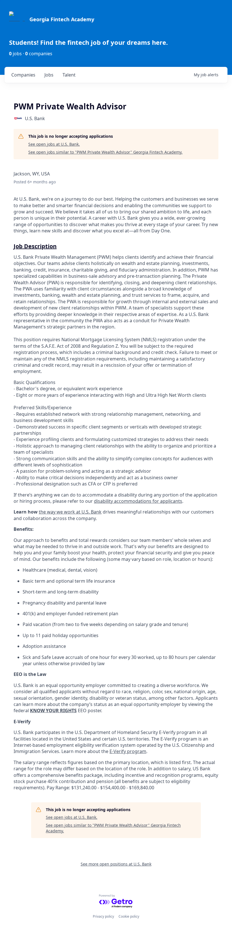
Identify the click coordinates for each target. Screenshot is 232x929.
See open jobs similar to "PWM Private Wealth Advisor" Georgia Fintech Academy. (105, 152)
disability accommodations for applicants (138, 501)
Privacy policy (103, 916)
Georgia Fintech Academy (61, 19)
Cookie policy (129, 916)
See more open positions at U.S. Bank (116, 864)
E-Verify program (127, 751)
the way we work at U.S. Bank (70, 512)
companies (23, 75)
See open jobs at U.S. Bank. (54, 144)
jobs (48, 75)
